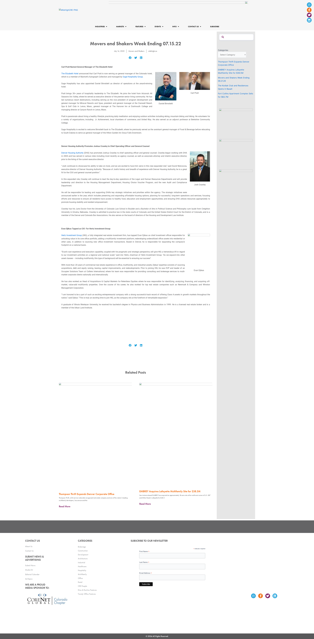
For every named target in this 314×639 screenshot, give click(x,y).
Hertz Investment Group (71, 235)
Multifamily (82, 574)
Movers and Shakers (136, 51)
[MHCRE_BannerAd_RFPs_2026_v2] (179, 9)
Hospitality (82, 570)
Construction (83, 550)
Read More (64, 506)
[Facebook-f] (309, 10)
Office (80, 578)
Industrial (81, 562)
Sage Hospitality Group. (133, 77)
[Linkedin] (309, 20)
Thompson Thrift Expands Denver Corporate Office (86, 494)
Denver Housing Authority (72, 153)
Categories (223, 50)
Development (83, 554)
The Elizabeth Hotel (69, 73)
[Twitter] (309, 15)
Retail (80, 582)
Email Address (145, 573)
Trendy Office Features (87, 594)
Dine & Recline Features (87, 590)
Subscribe (214, 26)
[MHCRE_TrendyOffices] (236, 183)
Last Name (144, 562)
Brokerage (82, 546)
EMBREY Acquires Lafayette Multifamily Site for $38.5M (169, 491)
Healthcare (82, 566)
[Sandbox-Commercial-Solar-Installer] (236, 122)
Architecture (83, 558)
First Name (144, 551)
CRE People (82, 586)
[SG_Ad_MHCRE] (236, 153)
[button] (130, 57)
